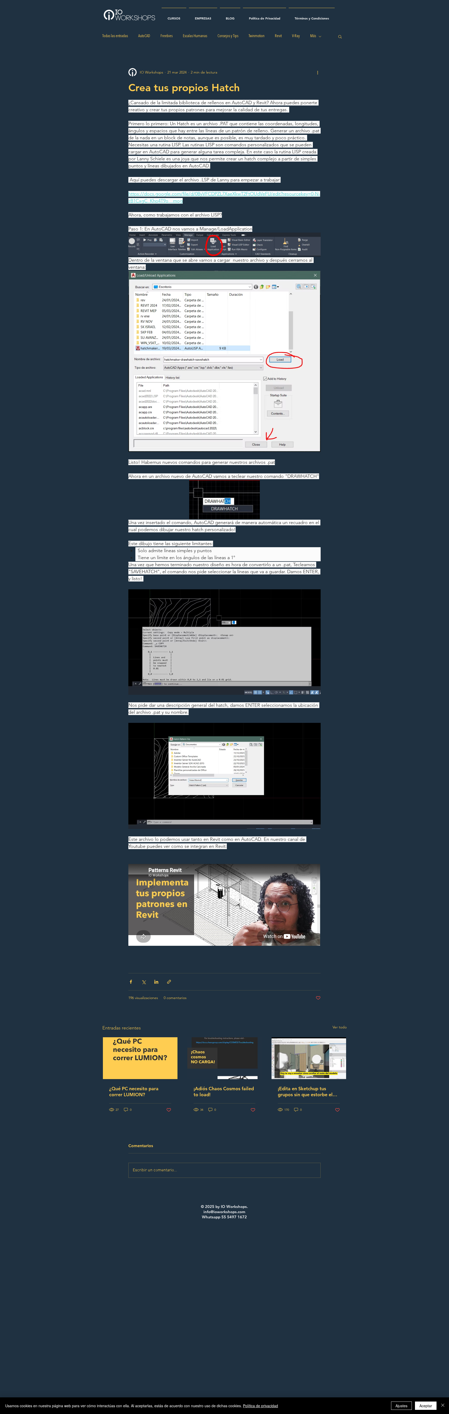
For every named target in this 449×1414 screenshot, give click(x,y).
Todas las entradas (115, 36)
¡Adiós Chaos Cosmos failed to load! (224, 1092)
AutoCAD (144, 36)
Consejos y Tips (227, 36)
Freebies (167, 36)
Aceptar (425, 1405)
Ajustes (401, 1405)
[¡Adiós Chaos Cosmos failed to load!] (224, 1058)
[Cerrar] (443, 1406)
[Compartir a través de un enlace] (169, 981)
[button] (340, 36)
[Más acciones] (317, 72)
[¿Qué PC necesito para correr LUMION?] (140, 1058)
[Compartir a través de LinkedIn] (156, 981)
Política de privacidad (260, 1405)
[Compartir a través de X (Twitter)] (143, 981)
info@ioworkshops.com (224, 1211)
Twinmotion (257, 36)
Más (313, 36)
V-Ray (296, 36)
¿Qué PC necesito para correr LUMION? (134, 1092)
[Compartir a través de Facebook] (130, 981)
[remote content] (224, 905)
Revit (278, 36)
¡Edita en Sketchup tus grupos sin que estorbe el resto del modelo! (305, 1092)
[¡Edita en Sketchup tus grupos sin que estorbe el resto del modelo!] (309, 1058)
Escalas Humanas (195, 36)
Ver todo (340, 1027)
